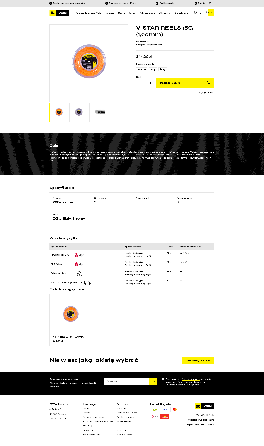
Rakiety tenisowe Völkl (88, 13)
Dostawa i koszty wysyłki (128, 412)
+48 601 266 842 (58, 419)
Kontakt (86, 408)
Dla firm (86, 412)
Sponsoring (88, 430)
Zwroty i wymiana (124, 434)
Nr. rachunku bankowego (94, 417)
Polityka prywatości (125, 417)
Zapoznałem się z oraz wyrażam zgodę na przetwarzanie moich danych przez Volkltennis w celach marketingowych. (189, 382)
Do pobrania (181, 13)
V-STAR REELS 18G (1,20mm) (68, 336)
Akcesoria (165, 13)
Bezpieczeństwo (124, 421)
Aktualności (88, 426)
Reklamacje (122, 430)
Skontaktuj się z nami (198, 360)
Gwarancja (121, 426)
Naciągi (109, 13)
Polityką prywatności (191, 379)
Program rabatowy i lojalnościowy (98, 421)
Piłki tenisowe (147, 13)
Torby (132, 13)
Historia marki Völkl (91, 434)
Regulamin (121, 408)
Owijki (121, 13)
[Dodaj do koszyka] (85, 341)
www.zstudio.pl (207, 424)
